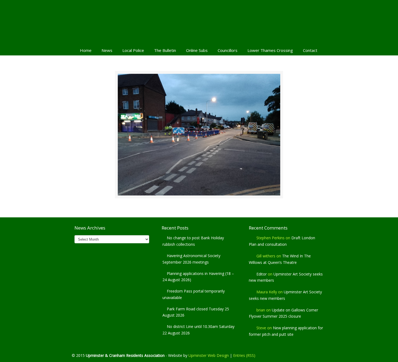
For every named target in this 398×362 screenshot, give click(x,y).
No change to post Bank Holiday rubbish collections (193, 241)
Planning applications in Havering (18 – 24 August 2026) (198, 277)
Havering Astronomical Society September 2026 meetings (191, 259)
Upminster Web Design (208, 355)
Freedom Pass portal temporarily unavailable (193, 294)
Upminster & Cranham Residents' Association (199, 22)
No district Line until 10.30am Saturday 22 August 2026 (198, 330)
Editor (261, 274)
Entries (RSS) (244, 355)
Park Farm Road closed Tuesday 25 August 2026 (195, 312)
